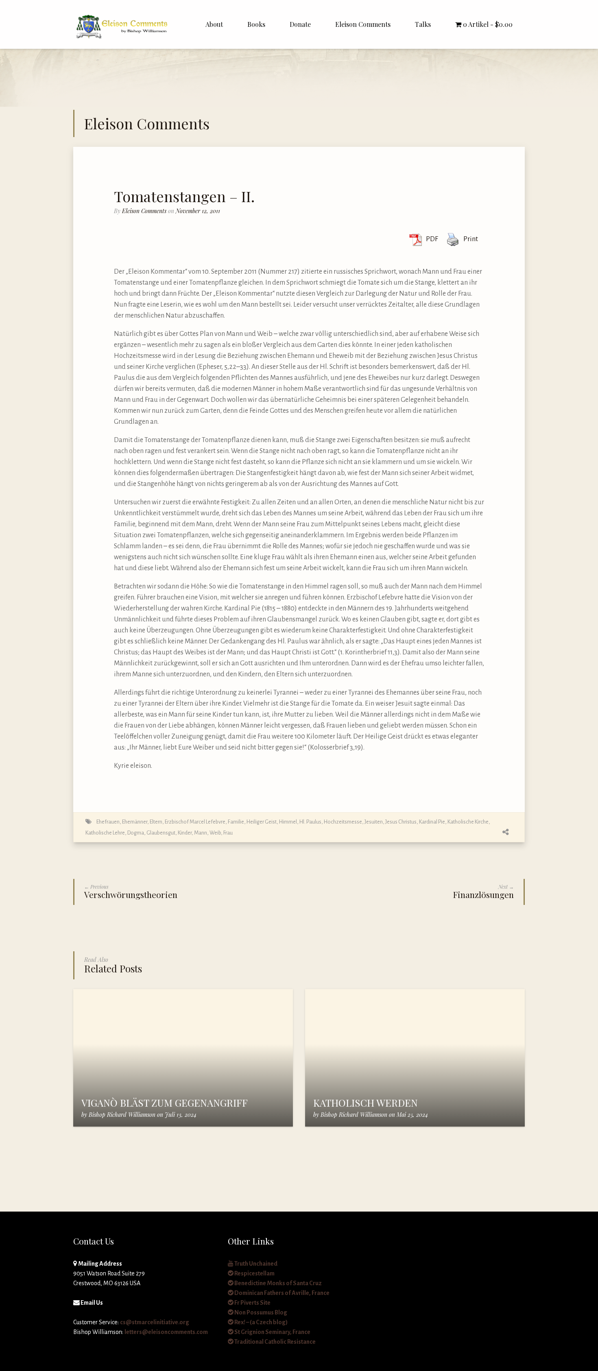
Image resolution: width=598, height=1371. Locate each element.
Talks (423, 24)
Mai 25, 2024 (412, 1114)
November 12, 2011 (198, 211)
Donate (300, 24)
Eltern (156, 822)
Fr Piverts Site (252, 1302)
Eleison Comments (363, 24)
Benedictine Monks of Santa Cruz (278, 1283)
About (214, 24)
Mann (200, 833)
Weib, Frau (221, 833)
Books (256, 24)
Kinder (185, 833)
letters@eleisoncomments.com (166, 1332)
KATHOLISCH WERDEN (365, 1102)
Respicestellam (254, 1273)
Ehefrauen (108, 822)
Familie (236, 822)
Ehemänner (134, 822)
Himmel (288, 822)
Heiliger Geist (262, 822)
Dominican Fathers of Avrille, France (282, 1293)
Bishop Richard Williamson (122, 1114)
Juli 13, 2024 (180, 1114)
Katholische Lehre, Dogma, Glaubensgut (130, 833)
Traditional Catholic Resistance (275, 1341)
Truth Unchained (255, 1263)
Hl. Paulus (310, 822)
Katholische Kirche (468, 822)
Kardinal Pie (432, 822)
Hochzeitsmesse (343, 822)
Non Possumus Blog (260, 1312)
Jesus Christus (401, 822)
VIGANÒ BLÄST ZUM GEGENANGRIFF (164, 1102)
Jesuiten (373, 822)
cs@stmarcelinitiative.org (154, 1322)
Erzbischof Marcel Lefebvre (195, 822)
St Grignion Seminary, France (272, 1332)
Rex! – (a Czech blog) (261, 1322)
